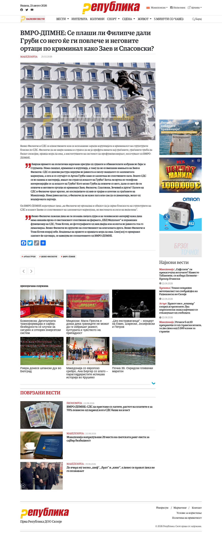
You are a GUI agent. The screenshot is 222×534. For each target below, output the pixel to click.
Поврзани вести (40, 393)
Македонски (158, 7)
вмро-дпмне (69, 257)
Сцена (127, 19)
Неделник (179, 7)
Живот (143, 19)
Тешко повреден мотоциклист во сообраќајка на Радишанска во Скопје (178, 291)
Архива (195, 7)
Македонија (28, 56)
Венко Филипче (49, 257)
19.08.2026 (91, 464)
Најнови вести (174, 262)
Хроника (164, 288)
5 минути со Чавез (168, 19)
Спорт (112, 19)
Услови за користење (189, 513)
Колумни (97, 19)
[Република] (111, 7)
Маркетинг (180, 508)
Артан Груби (30, 257)
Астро (163, 303)
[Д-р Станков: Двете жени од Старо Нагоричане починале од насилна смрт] (23, 271)
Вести (61, 19)
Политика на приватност (187, 518)
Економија (74, 403)
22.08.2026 (89, 403)
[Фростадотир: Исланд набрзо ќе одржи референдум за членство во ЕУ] (31, 271)
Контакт (197, 508)
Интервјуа (79, 19)
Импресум (162, 508)
